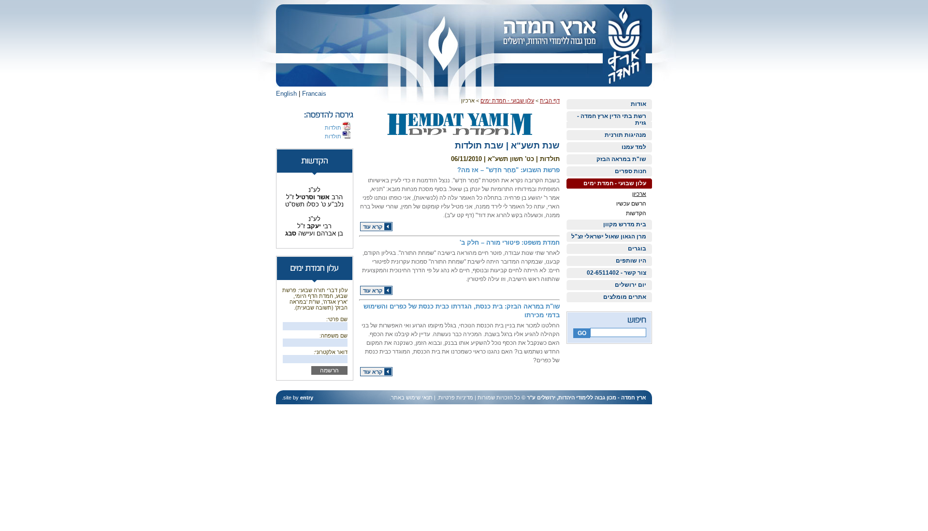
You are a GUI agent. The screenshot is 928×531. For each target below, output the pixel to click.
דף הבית (550, 100)
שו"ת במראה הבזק (621, 159)
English (286, 93)
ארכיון (639, 194)
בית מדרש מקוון (624, 224)
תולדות (334, 128)
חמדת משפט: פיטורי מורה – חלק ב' (510, 242)
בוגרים (637, 248)
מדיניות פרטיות (455, 397)
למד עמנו (634, 147)
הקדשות (636, 213)
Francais (314, 93)
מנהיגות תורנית (625, 135)
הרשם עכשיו (631, 203)
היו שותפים (631, 260)
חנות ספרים (630, 171)
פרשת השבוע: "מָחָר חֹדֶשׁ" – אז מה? (508, 170)
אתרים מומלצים (624, 297)
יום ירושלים (630, 284)
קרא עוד (372, 227)
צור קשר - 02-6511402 (616, 272)
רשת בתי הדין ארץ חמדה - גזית (611, 119)
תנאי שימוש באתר (412, 397)
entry (306, 397)
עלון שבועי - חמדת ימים (614, 183)
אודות (638, 104)
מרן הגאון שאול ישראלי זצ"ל (608, 236)
